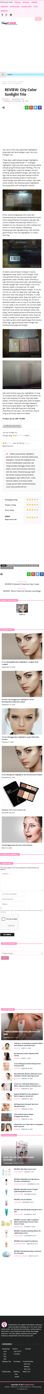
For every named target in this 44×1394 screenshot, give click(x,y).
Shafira (7, 99)
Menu (10, 75)
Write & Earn (25, 1387)
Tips (36, 6)
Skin (5, 1359)
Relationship (6, 1371)
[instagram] (11, 15)
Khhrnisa (27, 443)
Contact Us (23, 1389)
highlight (33, 565)
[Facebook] (2, 15)
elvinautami (8, 1163)
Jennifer (7, 1037)
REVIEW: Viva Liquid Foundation (26, 1241)
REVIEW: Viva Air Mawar (23, 1199)
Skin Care (27, 1369)
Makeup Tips (6, 1361)
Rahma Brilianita (20, 1184)
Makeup (21, 82)
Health (35, 2)
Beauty (18, 2)
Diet (16, 1374)
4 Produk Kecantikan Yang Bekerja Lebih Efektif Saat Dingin (22, 1033)
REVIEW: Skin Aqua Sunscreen (25, 1169)
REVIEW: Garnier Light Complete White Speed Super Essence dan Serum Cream (26, 1222)
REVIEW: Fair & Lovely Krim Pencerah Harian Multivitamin (19, 1158)
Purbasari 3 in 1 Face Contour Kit (14, 810)
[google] (31, 107)
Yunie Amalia (18, 1236)
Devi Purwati (18, 1172)
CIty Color (22, 565)
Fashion (26, 2)
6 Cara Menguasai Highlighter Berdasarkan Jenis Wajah (22, 775)
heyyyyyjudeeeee (19, 1244)
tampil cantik (27, 6)
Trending (17, 1354)
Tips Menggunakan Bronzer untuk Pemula (17, 845)
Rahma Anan (18, 1226)
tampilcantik (29, 1384)
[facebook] (40, 107)
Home (4, 82)
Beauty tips (6, 1349)
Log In (38, 19)
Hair (5, 1354)
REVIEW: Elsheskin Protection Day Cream (22, 583)
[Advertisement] (22, 48)
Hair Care (27, 1364)
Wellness (5, 11)
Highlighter (7, 568)
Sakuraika (17, 1202)
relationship (15, 6)
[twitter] (35, 107)
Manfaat (5, 6)
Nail (5, 1356)
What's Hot (26, 1371)
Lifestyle (28, 1349)
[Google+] (6, 15)
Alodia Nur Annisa (21, 1256)
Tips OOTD (17, 1351)
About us (14, 1387)
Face (5, 1351)
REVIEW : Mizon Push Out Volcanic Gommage (22, 590)
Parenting (17, 1361)
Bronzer (11, 565)
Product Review (12, 82)
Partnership (36, 1387)
